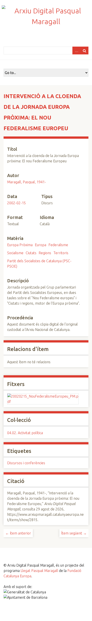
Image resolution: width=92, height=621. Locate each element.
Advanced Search (76, 50)
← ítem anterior (18, 533)
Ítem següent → (74, 533)
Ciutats (31, 253)
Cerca (84, 50)
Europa (40, 245)
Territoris (60, 253)
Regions (45, 253)
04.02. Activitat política (25, 433)
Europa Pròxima (20, 245)
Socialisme (15, 253)
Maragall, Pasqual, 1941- (26, 182)
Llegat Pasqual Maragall (39, 571)
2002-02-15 (16, 203)
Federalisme (58, 245)
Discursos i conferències (26, 463)
